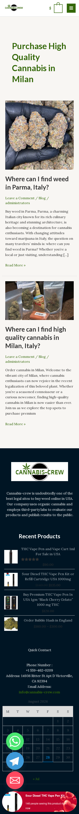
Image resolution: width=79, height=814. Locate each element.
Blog (42, 198)
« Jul (36, 779)
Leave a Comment (20, 198)
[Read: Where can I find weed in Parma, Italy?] (39, 135)
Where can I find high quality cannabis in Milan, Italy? (35, 337)
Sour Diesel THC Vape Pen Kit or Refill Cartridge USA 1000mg (47, 795)
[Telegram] (15, 761)
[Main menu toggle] (71, 8)
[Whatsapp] (15, 741)
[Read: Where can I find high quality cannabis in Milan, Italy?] (39, 300)
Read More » (15, 265)
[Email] (15, 780)
